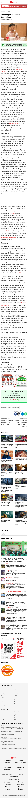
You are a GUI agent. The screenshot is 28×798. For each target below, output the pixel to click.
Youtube (21, 786)
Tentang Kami (7, 760)
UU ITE (19, 273)
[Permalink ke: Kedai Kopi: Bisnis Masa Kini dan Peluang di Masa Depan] (21, 453)
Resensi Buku (17, 711)
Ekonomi (16, 688)
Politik (15, 695)
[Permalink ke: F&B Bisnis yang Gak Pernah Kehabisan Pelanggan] (7, 514)
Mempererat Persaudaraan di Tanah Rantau (20, 487)
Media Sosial (9, 577)
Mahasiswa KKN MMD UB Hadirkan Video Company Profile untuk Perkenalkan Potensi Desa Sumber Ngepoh (15, 587)
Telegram (21, 789)
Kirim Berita (20, 767)
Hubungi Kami (7, 771)
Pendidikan (3, 688)
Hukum (15, 690)
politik (13, 213)
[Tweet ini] (18, 414)
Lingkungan (16, 697)
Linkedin (8, 786)
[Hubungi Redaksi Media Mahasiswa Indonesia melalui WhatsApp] (14, 45)
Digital (15, 699)
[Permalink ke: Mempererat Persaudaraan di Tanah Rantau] (21, 481)
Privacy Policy (7, 765)
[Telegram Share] (22, 414)
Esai (15, 717)
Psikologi (3, 705)
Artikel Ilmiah (3, 717)
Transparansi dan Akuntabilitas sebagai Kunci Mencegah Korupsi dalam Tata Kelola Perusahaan (21, 505)
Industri (8, 600)
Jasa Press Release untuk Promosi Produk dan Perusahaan (6, 504)
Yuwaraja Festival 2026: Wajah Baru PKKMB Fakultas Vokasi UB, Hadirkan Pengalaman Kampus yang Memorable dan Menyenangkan (16, 619)
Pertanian (16, 701)
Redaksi (21, 760)
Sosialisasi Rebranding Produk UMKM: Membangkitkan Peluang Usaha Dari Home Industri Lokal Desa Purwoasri (16, 566)
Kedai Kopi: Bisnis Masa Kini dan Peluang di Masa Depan (21, 459)
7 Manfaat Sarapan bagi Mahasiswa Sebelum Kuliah (6, 474)
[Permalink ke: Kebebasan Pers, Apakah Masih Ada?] (7, 454)
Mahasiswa (16, 693)
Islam (2, 695)
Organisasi (16, 703)
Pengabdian (16, 692)
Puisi (15, 719)
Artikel (7, 570)
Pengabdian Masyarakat (15, 591)
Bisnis (2, 701)
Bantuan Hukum (6, 231)
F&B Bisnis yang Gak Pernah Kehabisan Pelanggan (6, 520)
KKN (1, 557)
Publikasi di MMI (14, 776)
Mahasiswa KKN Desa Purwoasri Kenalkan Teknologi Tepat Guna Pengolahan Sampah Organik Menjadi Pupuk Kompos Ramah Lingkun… (14, 560)
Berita (7, 583)
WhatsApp (8, 784)
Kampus (11, 583)
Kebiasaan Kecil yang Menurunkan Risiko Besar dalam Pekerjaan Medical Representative (16, 604)
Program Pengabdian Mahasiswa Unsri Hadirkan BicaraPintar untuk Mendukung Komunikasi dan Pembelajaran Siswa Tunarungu (16, 596)
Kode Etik (7, 762)
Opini (11, 600)
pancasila (16, 705)
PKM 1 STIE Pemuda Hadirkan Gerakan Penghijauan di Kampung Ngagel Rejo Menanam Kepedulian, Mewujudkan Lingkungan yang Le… (16, 611)
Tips (1, 715)
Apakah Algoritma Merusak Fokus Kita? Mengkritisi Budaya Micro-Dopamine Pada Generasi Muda (6, 488)
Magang (2, 699)
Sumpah (21, 774)
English (15, 713)
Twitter (21, 782)
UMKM (2, 697)
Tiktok (8, 789)
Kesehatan (3, 690)
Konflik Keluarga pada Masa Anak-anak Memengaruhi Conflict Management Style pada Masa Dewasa (16, 573)
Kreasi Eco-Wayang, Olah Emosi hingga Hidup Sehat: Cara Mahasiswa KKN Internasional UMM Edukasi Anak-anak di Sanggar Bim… (16, 627)
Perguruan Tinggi (7, 774)
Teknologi (3, 693)
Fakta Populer (4, 719)
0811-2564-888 (9, 733)
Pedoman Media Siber (20, 762)
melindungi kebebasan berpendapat (10, 407)
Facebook (8, 782)
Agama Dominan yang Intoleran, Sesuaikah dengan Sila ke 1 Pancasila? (21, 422)
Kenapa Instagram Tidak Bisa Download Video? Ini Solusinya (16, 579)
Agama (2, 703)
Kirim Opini (7, 769)
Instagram (21, 784)
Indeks (20, 771)
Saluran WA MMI (10, 734)
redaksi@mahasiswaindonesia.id (14, 731)
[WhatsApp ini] (25, 414)
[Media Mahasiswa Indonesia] (14, 2)
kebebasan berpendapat (8, 237)
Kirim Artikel (20, 765)
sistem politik (13, 123)
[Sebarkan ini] (15, 414)
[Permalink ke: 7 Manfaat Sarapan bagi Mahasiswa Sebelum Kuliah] (7, 467)
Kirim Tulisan (7, 767)
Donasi (20, 769)
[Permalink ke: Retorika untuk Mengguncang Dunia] (21, 467)
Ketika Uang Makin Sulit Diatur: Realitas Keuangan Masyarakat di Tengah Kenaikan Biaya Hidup (21, 521)
